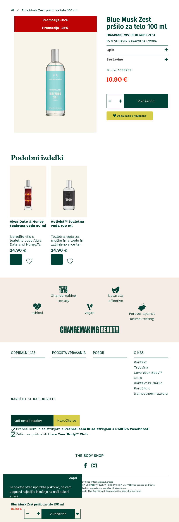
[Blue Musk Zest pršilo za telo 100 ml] (55, 74)
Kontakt (140, 362)
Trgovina (141, 367)
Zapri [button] (73, 478)
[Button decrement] (110, 101)
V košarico (146, 101)
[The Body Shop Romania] (89, 455)
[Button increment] (121, 101)
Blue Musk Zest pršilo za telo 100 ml (49, 10)
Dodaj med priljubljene (131, 115)
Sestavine (115, 59)
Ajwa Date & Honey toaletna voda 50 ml (28, 223)
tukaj (138, 491)
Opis (110, 50)
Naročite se (66, 420)
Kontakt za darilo (148, 383)
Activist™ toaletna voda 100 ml (67, 223)
